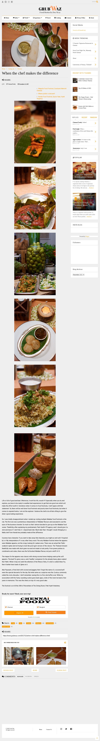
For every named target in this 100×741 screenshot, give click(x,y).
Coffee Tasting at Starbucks (14, 660)
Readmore (91, 188)
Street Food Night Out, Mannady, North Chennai (84, 205)
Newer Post (8, 670)
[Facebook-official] (71, 729)
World (26, 18)
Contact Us (49, 729)
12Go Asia (35, 617)
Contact (68, 18)
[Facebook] (12, 2)
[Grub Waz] (50, 13)
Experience (37, 18)
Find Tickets (52, 612)
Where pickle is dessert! (46, 94)
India (16, 18)
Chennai (19, 69)
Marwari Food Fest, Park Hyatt (48, 660)
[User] (2, 2)
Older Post (62, 670)
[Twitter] (5, 2)
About (92, 18)
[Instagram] (9, 2)
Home (7, 18)
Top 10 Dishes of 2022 (84, 88)
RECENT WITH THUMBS (82, 73)
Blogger (87, 236)
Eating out (11, 69)
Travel (48, 18)
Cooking (58, 18)
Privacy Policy (80, 18)
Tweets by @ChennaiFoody (79, 30)
